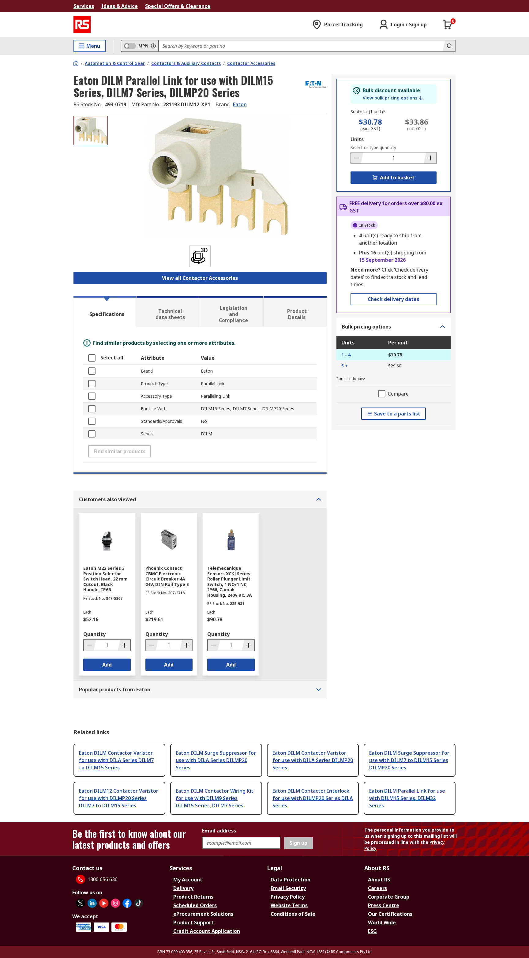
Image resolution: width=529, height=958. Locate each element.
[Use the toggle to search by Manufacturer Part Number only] (153, 45)
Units (357, 139)
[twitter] (80, 903)
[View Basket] (448, 24)
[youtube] (103, 903)
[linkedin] (92, 903)
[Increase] (430, 157)
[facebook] (127, 903)
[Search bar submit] (449, 45)
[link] (393, 98)
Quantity (94, 634)
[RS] (82, 24)
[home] (75, 63)
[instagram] (115, 903)
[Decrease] (357, 157)
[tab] (105, 311)
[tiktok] (138, 903)
